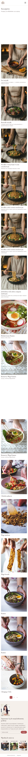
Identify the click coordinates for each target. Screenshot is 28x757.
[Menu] (25, 2)
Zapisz (23, 732)
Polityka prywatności (11, 755)
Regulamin (19, 755)
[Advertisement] (14, 28)
